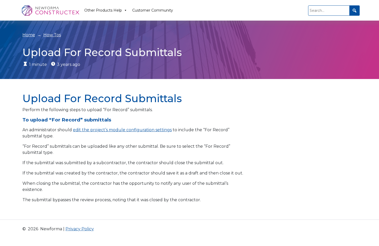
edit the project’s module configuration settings (122, 129)
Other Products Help (103, 10)
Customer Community (152, 10)
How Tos (52, 34)
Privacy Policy (79, 228)
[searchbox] (334, 10)
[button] (354, 10)
